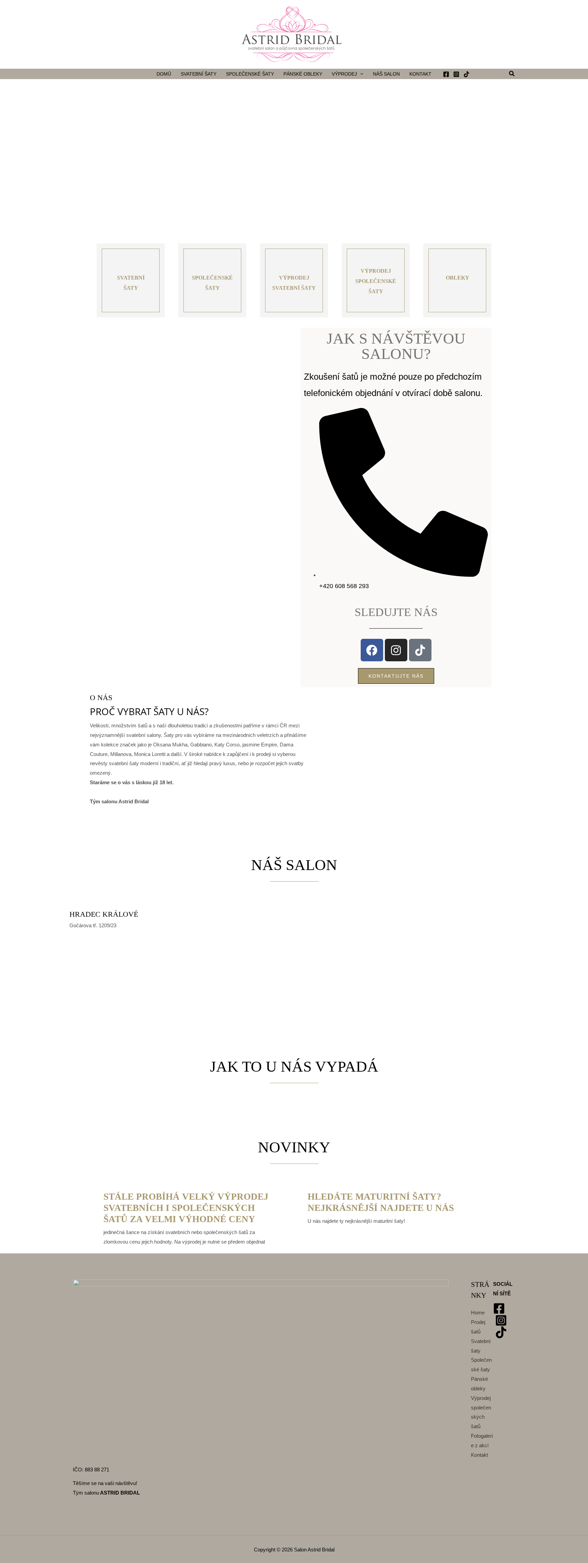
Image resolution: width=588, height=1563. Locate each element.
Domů (164, 74)
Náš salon (386, 74)
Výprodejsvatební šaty (294, 283)
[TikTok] (466, 74)
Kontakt (420, 74)
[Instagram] (456, 74)
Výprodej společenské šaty (375, 281)
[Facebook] (446, 74)
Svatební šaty (198, 74)
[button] (360, 74)
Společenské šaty (250, 74)
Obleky (457, 278)
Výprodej (344, 74)
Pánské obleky (302, 74)
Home (478, 1312)
